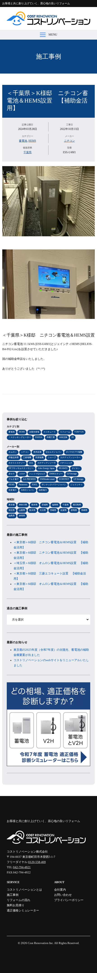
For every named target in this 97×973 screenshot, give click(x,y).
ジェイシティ (76, 484)
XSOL (34, 484)
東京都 (12, 505)
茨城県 (45, 505)
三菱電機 (27, 457)
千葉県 (27, 152)
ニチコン (69, 140)
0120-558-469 (37, 862)
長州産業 (37, 452)
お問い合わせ (63, 894)
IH (73, 437)
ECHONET (64, 479)
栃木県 (32, 510)
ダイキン (76, 468)
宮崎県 (53, 510)
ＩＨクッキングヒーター (20, 437)
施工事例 (48, 56)
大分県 (43, 510)
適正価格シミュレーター (23, 910)
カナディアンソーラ (46, 463)
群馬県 (74, 510)
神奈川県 (23, 505)
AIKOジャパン (28, 490)
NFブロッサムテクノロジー (21, 468)
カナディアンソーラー (70, 457)
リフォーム (65, 432)
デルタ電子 (14, 479)
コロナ (22, 474)
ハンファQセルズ (37, 474)
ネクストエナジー (17, 463)
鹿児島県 (77, 505)
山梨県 (22, 510)
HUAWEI (63, 468)
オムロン (13, 452)
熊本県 (34, 505)
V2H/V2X (79, 432)
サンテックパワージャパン (54, 484)
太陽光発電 (34, 432)
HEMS (32, 140)
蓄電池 (23, 140)
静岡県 (22, 515)
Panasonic (23, 484)
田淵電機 (39, 457)
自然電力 (43, 490)
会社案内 (60, 889)
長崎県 (84, 510)
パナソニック (66, 463)
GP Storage (72, 474)
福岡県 (55, 505)
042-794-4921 (22, 867)
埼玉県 (12, 510)
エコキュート (50, 432)
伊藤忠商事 (14, 457)
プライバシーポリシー (68, 900)
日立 (31, 463)
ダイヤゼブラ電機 (74, 452)
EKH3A (38, 437)
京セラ (12, 474)
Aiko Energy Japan (46, 468)
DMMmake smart (47, 479)
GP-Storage (78, 479)
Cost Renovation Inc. (41, 943)
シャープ (52, 457)
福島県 (12, 515)
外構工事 (51, 437)
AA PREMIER (29, 479)
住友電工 (13, 490)
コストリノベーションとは (24, 889)
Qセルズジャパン (54, 452)
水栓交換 (63, 437)
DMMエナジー (56, 474)
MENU (52, 34)
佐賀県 (63, 510)
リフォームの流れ (18, 900)
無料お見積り (15, 905)
